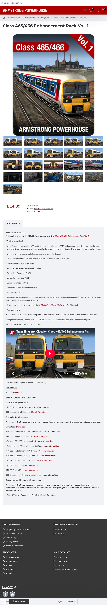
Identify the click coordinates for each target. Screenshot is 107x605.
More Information (39, 412)
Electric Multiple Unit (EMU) (37, 17)
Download (17, 392)
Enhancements (14, 17)
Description (13, 223)
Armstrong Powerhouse (43, 209)
